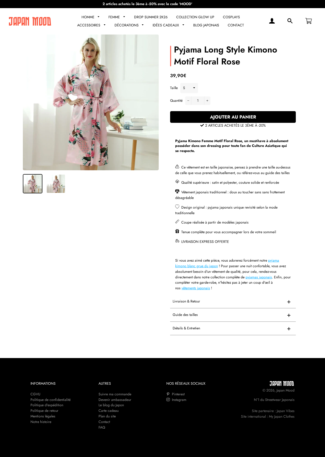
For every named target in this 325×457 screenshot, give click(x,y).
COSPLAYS (231, 17)
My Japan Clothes (282, 416)
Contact (104, 421)
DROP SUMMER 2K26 (151, 17)
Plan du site (107, 416)
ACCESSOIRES (89, 25)
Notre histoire (40, 421)
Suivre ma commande (115, 394)
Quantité (176, 100)
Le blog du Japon (111, 405)
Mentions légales (42, 416)
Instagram (178, 399)
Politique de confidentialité (50, 399)
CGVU (35, 394)
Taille (174, 87)
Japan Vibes (286, 410)
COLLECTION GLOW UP (195, 17)
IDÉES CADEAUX (166, 25)
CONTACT (236, 25)
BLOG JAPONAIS (206, 25)
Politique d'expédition (46, 405)
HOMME (88, 17)
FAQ (102, 427)
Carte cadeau (109, 410)
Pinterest (178, 394)
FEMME (114, 17)
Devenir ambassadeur (115, 399)
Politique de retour (44, 410)
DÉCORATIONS (127, 25)
